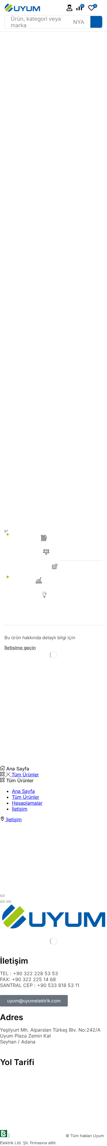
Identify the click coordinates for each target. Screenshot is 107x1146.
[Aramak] (96, 22)
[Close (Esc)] (2, 896)
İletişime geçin (20, 647)
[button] (69, 7)
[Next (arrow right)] (8, 901)
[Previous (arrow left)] (2, 901)
